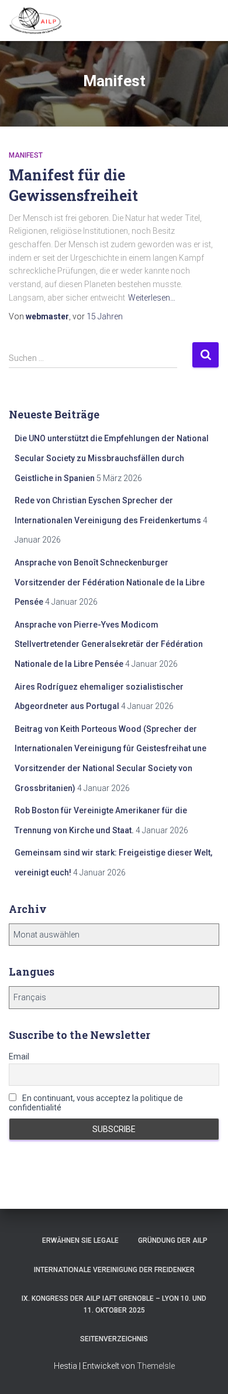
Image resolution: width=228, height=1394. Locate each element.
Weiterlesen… (151, 297)
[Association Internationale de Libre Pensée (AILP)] (40, 20)
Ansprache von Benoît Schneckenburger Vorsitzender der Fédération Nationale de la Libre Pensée (110, 582)
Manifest (26, 155)
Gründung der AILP (173, 1240)
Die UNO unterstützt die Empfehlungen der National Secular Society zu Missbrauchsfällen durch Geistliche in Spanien (112, 458)
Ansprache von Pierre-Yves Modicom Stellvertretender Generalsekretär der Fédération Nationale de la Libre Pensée (109, 644)
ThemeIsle (156, 1366)
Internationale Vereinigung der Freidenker (114, 1270)
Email (19, 1056)
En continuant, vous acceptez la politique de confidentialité (96, 1102)
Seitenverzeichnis (114, 1339)
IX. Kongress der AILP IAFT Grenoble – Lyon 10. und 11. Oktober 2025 (114, 1304)
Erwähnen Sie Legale (80, 1240)
